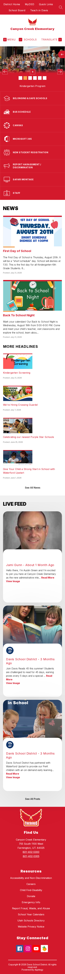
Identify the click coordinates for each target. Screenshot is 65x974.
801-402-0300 (31, 851)
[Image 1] (20, 78)
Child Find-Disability (31, 890)
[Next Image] (60, 71)
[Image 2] (25, 78)
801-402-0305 (31, 856)
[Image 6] (44, 78)
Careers (31, 884)
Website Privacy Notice (31, 926)
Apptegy (39, 969)
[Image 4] (35, 78)
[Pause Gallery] (32, 71)
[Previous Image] (5, 71)
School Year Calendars (31, 914)
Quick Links (46, 4)
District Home (11, 4)
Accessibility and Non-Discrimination (31, 877)
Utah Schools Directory (31, 920)
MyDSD (29, 4)
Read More (47, 577)
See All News (32, 487)
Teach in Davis (39, 10)
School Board (17, 10)
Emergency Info (31, 902)
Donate (31, 896)
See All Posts (32, 798)
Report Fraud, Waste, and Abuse (31, 908)
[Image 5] (40, 78)
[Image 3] (30, 78)
